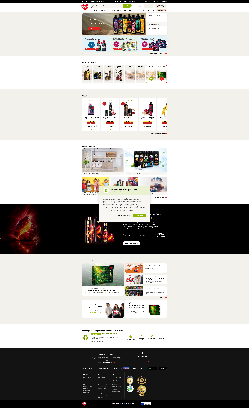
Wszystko (162, 297)
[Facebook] (124, 368)
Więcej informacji (133, 210)
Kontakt (99, 382)
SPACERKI (143, 10)
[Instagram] (126, 368)
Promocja (151, 10)
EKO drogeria (95, 10)
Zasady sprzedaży (101, 377)
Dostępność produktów (88, 386)
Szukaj (127, 6)
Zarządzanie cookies (124, 215)
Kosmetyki (111, 10)
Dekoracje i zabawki (87, 381)
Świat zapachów (161, 10)
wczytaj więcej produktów (158, 133)
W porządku (139, 215)
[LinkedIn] (128, 368)
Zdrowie (103, 10)
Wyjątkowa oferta (88, 96)
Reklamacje (100, 381)
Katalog (85, 384)
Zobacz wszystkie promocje (157, 53)
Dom (130, 10)
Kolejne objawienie (130, 243)
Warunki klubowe (101, 393)
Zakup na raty (86, 392)
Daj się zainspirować (89, 146)
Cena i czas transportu (102, 379)
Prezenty (136, 10)
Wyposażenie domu (87, 379)
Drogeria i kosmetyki (87, 377)
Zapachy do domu (121, 10)
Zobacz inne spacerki (159, 197)
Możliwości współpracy (88, 390)
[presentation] (82, 44)
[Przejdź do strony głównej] (85, 7)
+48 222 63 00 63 (88, 368)
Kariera (99, 392)
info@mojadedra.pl (104, 368)
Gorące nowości (87, 261)
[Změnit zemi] (140, 6)
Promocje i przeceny (87, 382)
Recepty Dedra (86, 388)
